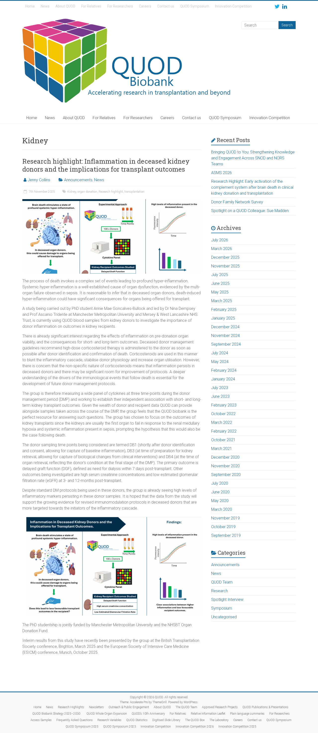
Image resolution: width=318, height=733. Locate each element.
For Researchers (120, 6)
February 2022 (224, 431)
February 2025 (224, 309)
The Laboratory (219, 720)
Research (219, 590)
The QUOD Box (195, 720)
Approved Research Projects (220, 707)
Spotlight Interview (227, 599)
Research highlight (111, 191)
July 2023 (219, 387)
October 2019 (223, 526)
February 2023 (224, 405)
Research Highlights (71, 707)
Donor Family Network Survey (237, 202)
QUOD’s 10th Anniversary (148, 713)
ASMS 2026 (221, 172)
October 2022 (223, 413)
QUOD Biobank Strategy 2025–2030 (57, 713)
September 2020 (226, 474)
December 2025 (225, 257)
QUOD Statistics (137, 720)
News (45, 6)
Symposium (221, 608)
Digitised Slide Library (166, 720)
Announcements (78, 180)
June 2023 (220, 396)
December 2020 (225, 457)
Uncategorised (224, 617)
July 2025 (219, 274)
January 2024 (223, 379)
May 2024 (220, 361)
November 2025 (225, 266)
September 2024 (226, 344)
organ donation (87, 191)
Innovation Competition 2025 (237, 726)
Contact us (165, 6)
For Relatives (91, 6)
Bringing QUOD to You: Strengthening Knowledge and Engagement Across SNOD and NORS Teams (253, 158)
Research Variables (109, 720)
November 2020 (225, 466)
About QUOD (65, 6)
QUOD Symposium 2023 (119, 726)
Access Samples (41, 720)
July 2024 (219, 353)
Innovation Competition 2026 (195, 726)
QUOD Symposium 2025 (82, 726)
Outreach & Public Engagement (129, 707)
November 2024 (225, 335)
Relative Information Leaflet (208, 713)
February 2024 (224, 370)
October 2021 (223, 440)
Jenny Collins (39, 180)
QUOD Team (222, 582)
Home (30, 6)
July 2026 (219, 240)
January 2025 (223, 318)
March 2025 (221, 300)
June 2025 (220, 283)
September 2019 (226, 535)
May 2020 (220, 500)
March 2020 (221, 509)
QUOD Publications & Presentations (265, 707)
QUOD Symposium (194, 6)
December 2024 (225, 327)
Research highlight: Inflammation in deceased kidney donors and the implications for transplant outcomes (106, 165)
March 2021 (221, 448)
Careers (145, 6)
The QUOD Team (186, 707)
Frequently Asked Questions (74, 720)
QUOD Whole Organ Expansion (106, 713)
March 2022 (221, 422)
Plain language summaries (247, 713)
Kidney (71, 191)
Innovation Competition (233, 6)
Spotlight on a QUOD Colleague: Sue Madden (250, 210)
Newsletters (96, 707)
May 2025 (220, 292)
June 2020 (220, 492)
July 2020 (219, 483)
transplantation (134, 191)
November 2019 (225, 518)
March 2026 (221, 248)
